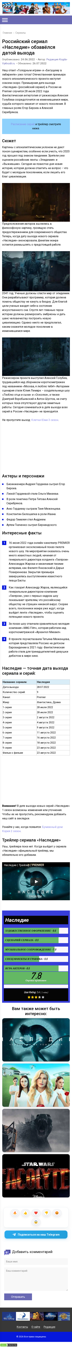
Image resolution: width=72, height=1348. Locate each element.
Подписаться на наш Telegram (39, 1234)
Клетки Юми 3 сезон (44, 420)
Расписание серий (23, 124)
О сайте (35, 1327)
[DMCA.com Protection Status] (8, 1345)
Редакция (49, 1327)
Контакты (22, 1327)
